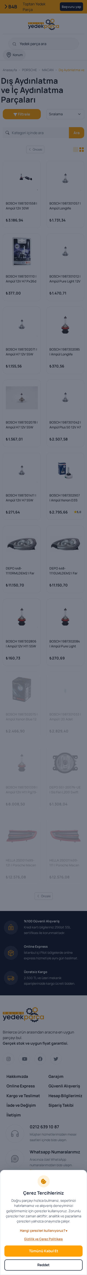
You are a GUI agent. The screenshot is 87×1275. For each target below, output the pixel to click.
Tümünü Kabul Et (43, 1251)
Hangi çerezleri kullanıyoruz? (42, 1230)
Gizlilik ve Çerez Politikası (43, 1239)
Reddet (43, 1264)
